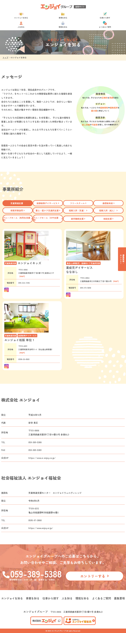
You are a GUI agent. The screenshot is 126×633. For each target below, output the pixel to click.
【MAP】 (22, 276)
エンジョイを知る (21, 17)
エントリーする (92, 575)
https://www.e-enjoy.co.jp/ (42, 457)
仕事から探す (105, 17)
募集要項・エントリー (122, 259)
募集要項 (119, 598)
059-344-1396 (24, 282)
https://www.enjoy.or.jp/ (40, 528)
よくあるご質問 (105, 27)
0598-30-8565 (23, 359)
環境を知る (63, 27)
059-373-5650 (85, 287)
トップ (5, 57)
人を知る (21, 27)
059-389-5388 (36, 573)
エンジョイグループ (35, 611)
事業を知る (63, 17)
